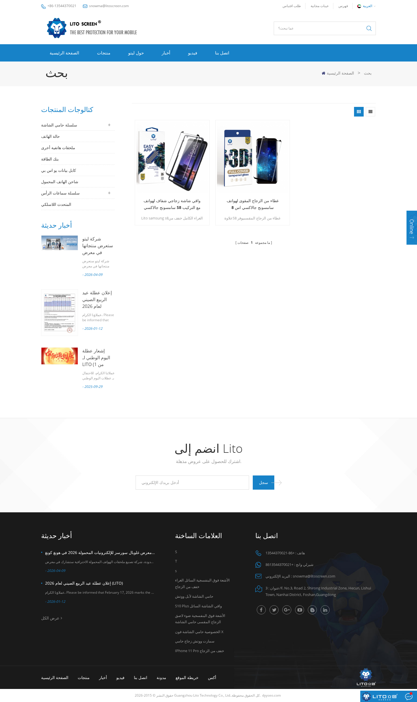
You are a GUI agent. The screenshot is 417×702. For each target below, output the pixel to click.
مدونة (161, 677)
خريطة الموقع (187, 677)
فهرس (343, 5)
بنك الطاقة (50, 159)
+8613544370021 (279, 564)
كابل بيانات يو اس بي (58, 170)
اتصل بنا (222, 53)
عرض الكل (50, 618)
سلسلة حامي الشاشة (59, 125)
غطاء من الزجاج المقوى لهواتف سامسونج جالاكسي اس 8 (253, 204)
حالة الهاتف (50, 136)
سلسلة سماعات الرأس (60, 193)
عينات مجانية (320, 5)
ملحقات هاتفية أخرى (58, 147)
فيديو (192, 53)
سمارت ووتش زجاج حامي (194, 641)
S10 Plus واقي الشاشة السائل (198, 605)
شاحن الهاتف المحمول (59, 181)
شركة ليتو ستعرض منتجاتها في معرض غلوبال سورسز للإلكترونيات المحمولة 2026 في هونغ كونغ (100, 552)
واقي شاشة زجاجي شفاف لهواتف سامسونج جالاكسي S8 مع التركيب (172, 204)
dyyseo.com (271, 695)
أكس (212, 677)
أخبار (166, 53)
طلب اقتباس (292, 5)
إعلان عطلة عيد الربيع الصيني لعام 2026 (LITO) (84, 583)
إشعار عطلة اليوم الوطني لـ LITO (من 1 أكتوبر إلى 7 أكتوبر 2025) (96, 364)
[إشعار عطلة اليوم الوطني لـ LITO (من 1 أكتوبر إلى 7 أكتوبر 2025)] (59, 356)
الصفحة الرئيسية (64, 53)
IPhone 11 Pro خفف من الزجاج (199, 650)
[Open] (412, 228)
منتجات (103, 53)
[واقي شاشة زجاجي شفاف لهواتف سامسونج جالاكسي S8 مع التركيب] (172, 157)
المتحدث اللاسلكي (56, 204)
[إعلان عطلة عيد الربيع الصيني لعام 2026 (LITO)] (59, 312)
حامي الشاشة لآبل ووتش (194, 596)
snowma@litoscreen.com (109, 5)
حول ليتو (136, 53)
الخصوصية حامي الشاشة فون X (199, 631)
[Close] (412, 248)
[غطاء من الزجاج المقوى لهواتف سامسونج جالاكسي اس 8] (252, 157)
